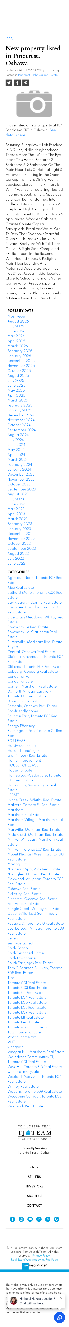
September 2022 (21, 548)
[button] (12, 1219)
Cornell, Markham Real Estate (32, 686)
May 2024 (16, 450)
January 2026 (19, 356)
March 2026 (17, 346)
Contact (34, 1206)
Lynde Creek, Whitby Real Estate (34, 800)
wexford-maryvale (23, 1072)
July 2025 (15, 381)
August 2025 (18, 376)
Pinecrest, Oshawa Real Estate (38, 75)
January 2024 (19, 469)
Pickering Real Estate (24, 894)
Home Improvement (24, 760)
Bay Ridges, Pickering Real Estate (34, 602)
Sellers (13, 938)
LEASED (13, 795)
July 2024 (15, 440)
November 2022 (21, 539)
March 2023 (17, 519)
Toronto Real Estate (23, 1022)
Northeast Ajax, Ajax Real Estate (33, 869)
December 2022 (20, 534)
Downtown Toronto (23, 701)
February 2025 (19, 405)
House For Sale (19, 770)
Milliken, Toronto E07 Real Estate (34, 849)
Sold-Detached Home (25, 953)
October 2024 (19, 425)
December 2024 (20, 415)
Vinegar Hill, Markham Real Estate (36, 1052)
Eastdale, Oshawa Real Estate (32, 706)
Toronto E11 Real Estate (25, 1017)
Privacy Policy (41, 1255)
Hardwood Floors (21, 746)
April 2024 (16, 455)
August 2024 (18, 435)
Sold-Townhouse (21, 958)
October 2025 (19, 371)
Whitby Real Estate (23, 1086)
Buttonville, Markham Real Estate (34, 642)
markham (15, 810)
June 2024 (16, 445)
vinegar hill (16, 1047)
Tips (10, 978)
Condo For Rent (20, 676)
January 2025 (19, 410)
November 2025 (21, 366)
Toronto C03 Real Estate (27, 988)
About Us (34, 1196)
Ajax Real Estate (20, 587)
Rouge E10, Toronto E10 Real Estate (35, 923)
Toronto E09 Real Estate (27, 1012)
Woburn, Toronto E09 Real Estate (34, 1091)
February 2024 (19, 465)
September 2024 (21, 430)
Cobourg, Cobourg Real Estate (32, 671)
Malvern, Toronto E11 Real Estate (33, 805)
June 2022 (16, 563)
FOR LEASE (16, 741)
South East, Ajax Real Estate (30, 963)
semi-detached (20, 943)
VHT (11, 1042)
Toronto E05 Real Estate (27, 1002)
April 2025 (16, 395)
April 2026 (16, 341)
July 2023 (15, 499)
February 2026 (19, 351)
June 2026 (16, 331)
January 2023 (19, 529)
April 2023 (16, 514)
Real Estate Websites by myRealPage (34, 1259)
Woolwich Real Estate (25, 1106)
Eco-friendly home (22, 711)
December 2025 (21, 361)
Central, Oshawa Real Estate (31, 652)
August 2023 (18, 494)
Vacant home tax (21, 1037)
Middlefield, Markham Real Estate (35, 835)
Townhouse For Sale (24, 1032)
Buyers (13, 647)
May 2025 (16, 390)
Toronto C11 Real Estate (25, 993)
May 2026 (16, 336)
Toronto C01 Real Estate (26, 983)
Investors (34, 1186)
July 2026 (15, 326)
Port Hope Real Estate (25, 904)
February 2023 (19, 524)
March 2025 (17, 400)
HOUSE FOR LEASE (22, 765)
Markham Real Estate (25, 815)
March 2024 (17, 460)
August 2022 (18, 554)
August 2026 (18, 321)
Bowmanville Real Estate (27, 627)
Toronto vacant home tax (28, 1027)
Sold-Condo (17, 948)
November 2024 (21, 420)
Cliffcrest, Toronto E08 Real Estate (34, 667)
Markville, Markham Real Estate (33, 830)
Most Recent (17, 316)
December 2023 (20, 474)
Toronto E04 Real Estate (27, 997)
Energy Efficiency (21, 726)
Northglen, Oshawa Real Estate (33, 874)
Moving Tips (17, 864)
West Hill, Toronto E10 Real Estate (34, 1067)
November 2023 (21, 479)
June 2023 (16, 504)
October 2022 (19, 543)
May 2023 (16, 509)
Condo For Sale (20, 681)
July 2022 (15, 558)
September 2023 (21, 489)
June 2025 (16, 385)
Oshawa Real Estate (24, 889)
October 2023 (19, 484)
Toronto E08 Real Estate (26, 1007)
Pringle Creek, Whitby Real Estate (35, 909)
